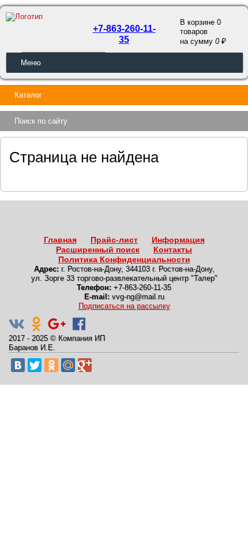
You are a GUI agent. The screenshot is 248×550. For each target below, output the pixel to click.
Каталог (28, 95)
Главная (60, 239)
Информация (178, 239)
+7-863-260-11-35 (124, 34)
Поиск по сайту (40, 121)
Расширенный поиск (98, 249)
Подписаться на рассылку (124, 306)
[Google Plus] (85, 365)
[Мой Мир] (68, 365)
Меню (31, 62)
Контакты (172, 249)
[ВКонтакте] (18, 365)
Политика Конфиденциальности (124, 259)
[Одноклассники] (51, 365)
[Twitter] (35, 365)
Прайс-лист (114, 239)
